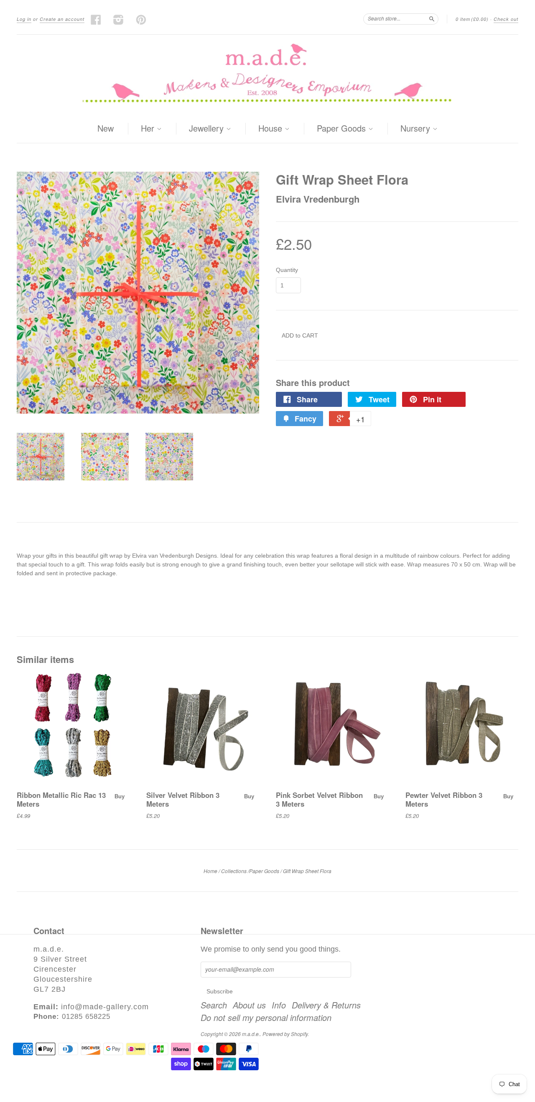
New (105, 128)
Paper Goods (342, 129)
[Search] (431, 18)
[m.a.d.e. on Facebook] (96, 19)
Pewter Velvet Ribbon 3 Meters (443, 799)
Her (149, 129)
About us (249, 1005)
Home (210, 870)
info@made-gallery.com (105, 1007)
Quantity (287, 269)
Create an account (62, 19)
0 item (472, 19)
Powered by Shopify (285, 1033)
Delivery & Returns (326, 1005)
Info (279, 1005)
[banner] (267, 74)
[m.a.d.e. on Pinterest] (141, 19)
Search (214, 1005)
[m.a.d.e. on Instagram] (118, 19)
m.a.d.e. (251, 1033)
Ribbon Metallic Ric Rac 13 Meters (61, 799)
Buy (120, 796)
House (271, 129)
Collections (234, 870)
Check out (506, 19)
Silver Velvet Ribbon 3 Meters (182, 799)
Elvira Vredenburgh (317, 199)
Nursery (416, 129)
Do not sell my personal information (266, 1017)
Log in (24, 19)
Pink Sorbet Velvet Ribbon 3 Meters (319, 799)
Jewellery (207, 129)
